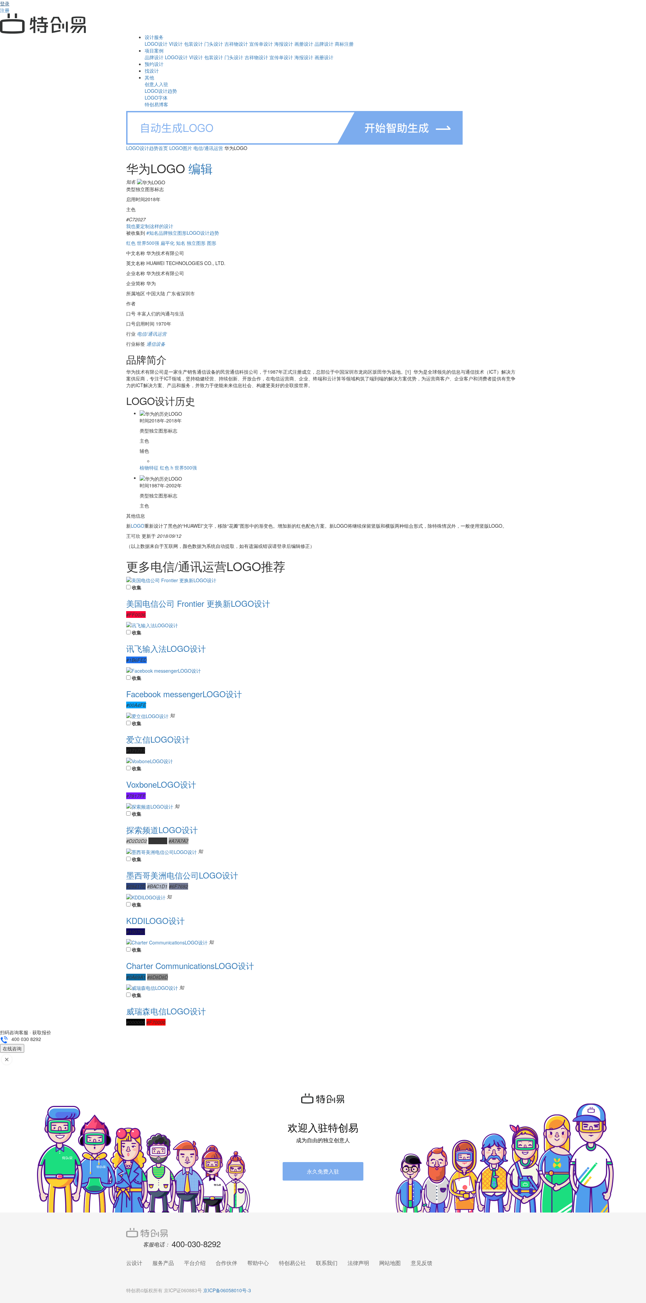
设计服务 (154, 37)
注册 (4, 10)
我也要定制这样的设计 (149, 226)
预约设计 (154, 64)
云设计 (134, 1263)
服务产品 (163, 1263)
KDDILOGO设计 (155, 920)
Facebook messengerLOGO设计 (184, 694)
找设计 (152, 70)
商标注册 (344, 43)
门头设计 (213, 43)
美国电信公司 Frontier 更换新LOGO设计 (198, 603)
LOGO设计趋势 (161, 90)
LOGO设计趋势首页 (147, 148)
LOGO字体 (156, 97)
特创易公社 (292, 1263)
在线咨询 (12, 1048)
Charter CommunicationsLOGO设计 (190, 965)
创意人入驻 (156, 84)
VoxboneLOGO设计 (161, 784)
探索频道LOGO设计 (162, 829)
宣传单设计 (261, 43)
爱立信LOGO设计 (158, 739)
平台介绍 (195, 1263)
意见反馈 (421, 1263)
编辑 (200, 168)
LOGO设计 (156, 43)
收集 (136, 587)
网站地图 (390, 1263)
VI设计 (176, 43)
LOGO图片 (180, 148)
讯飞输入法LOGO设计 (166, 648)
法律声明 (358, 1263)
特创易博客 (156, 104)
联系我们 (326, 1263)
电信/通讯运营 (208, 148)
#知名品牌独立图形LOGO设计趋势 (182, 232)
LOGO (137, 525)
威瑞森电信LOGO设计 (166, 1011)
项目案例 (154, 50)
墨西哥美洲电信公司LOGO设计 (182, 875)
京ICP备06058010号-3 (227, 1290)
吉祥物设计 (236, 43)
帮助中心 (258, 1263)
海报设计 (283, 43)
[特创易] (323, 1232)
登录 (4, 3)
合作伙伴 (226, 1263)
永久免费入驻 (323, 1171)
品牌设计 (324, 43)
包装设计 (193, 43)
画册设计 (303, 43)
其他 (149, 77)
